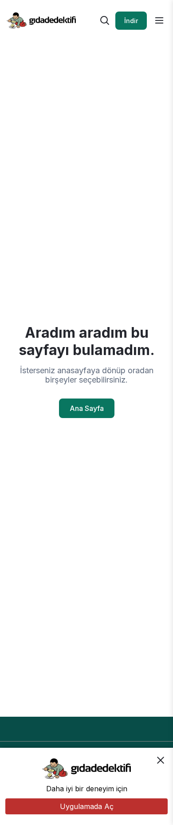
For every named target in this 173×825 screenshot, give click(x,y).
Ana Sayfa (87, 408)
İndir (131, 20)
